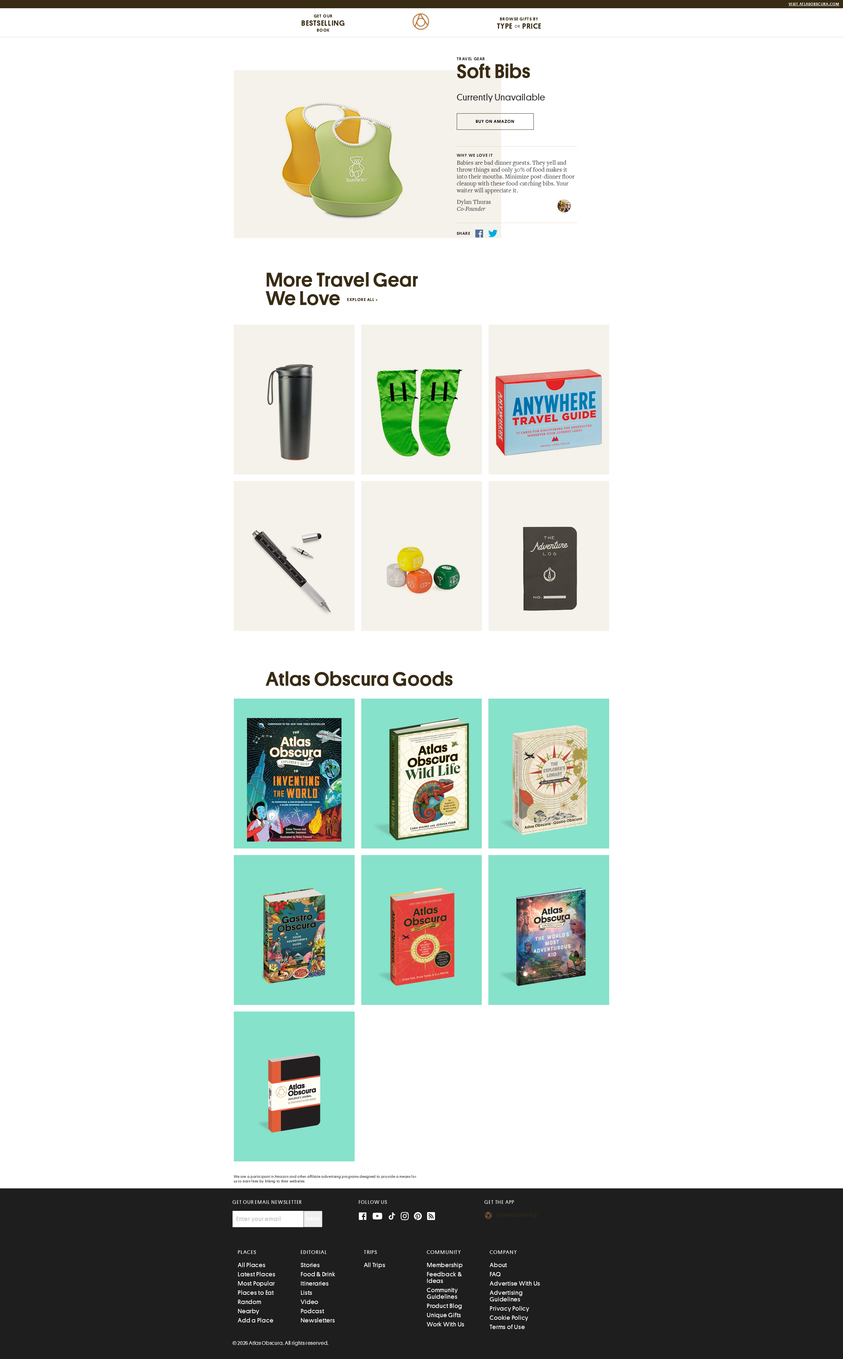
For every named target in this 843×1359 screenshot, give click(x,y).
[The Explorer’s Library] (549, 780)
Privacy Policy (510, 1308)
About (498, 1265)
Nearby (248, 1311)
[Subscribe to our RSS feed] (431, 1217)
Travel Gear (471, 59)
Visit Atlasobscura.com (814, 4)
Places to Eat (256, 1293)
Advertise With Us (515, 1283)
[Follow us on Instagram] (405, 1217)
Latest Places (257, 1274)
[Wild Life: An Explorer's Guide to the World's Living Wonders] (421, 780)
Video (309, 1302)
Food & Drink (318, 1274)
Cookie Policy (509, 1318)
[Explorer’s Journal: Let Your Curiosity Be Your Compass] (294, 1093)
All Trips (375, 1265)
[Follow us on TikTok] (391, 1217)
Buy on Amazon (495, 122)
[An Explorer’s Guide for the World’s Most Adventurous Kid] (548, 936)
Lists (307, 1293)
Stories (310, 1265)
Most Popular (256, 1283)
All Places (252, 1265)
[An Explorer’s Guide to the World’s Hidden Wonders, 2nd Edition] (421, 936)
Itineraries (315, 1283)
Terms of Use (507, 1327)
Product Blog (444, 1306)
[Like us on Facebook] (363, 1217)
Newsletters (318, 1320)
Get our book (323, 23)
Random (249, 1302)
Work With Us (446, 1324)
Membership (445, 1265)
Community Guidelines (442, 1293)
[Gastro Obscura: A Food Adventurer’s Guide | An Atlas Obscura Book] (294, 936)
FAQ (495, 1274)
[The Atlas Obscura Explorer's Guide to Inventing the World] (294, 780)
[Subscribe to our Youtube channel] (377, 1217)
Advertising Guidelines (506, 1296)
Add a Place (255, 1320)
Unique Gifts (444, 1315)
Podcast (312, 1311)
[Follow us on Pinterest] (418, 1217)
